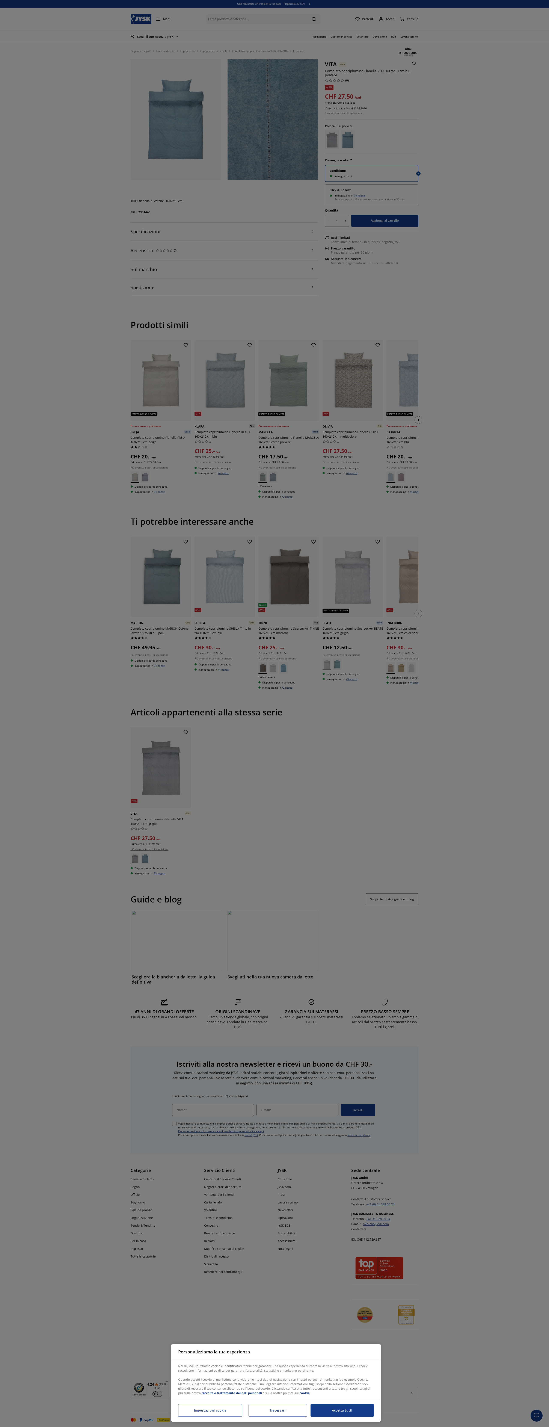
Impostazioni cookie (210, 1410)
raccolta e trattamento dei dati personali (232, 1393)
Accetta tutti (342, 1410)
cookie (304, 1393)
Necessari (277, 1410)
